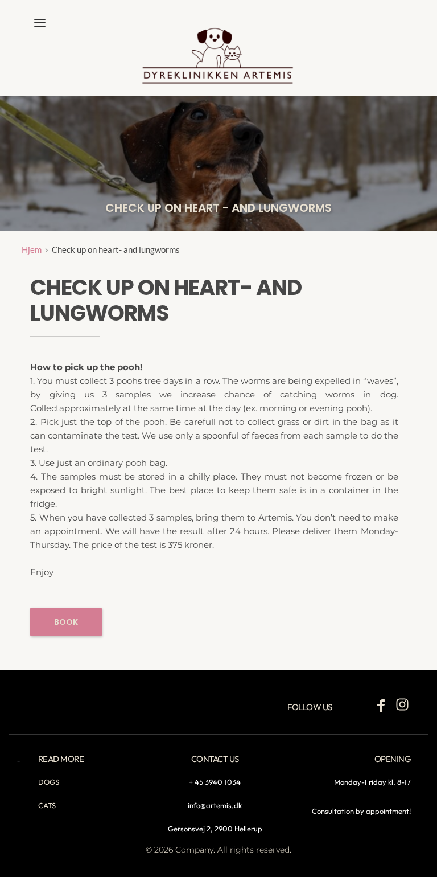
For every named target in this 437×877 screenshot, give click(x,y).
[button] (40, 22)
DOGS (48, 781)
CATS (47, 805)
